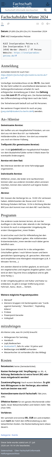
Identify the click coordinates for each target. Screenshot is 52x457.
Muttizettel (9, 346)
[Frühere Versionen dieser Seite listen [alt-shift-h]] (42, 23)
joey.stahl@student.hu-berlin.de (17, 111)
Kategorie (5, 435)
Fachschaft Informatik (22, 5)
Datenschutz (7, 450)
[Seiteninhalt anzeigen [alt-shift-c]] (2, 23)
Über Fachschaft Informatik (27, 450)
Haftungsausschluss (10, 453)
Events (15, 435)
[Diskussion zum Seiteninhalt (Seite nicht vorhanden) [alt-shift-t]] (8, 23)
